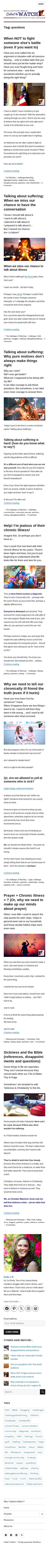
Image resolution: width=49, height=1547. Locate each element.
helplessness (23, 180)
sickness (41, 1222)
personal (28, 512)
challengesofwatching (25, 178)
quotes (26, 1222)
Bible (29, 1220)
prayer (19, 1042)
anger (30, 880)
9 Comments (10, 1225)
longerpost (29, 1452)
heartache (15, 882)
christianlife (24, 1421)
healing (13, 1042)
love (40, 1452)
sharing (6, 515)
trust (14, 1479)
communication (9, 512)
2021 (7, 1410)
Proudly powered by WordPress (29, 1542)
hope (41, 1442)
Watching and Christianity (15, 1039)
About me (8, 1526)
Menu (41, 4)
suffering (22, 339)
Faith (39, 336)
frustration (7, 882)
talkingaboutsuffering (34, 339)
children (34, 1415)
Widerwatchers (34, 1484)
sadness (24, 1468)
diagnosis (23, 1431)
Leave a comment (23, 885)
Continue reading (11, 171)
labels (40, 1447)
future (39, 1436)
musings (31, 1457)
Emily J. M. (9, 1277)
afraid (19, 294)
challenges (32, 336)
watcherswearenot (14, 1484)
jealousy (7, 673)
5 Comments (32, 515)
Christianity (31, 1039)
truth (13, 885)
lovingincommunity (10, 183)
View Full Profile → (12, 1302)
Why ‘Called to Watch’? (14, 1501)
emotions (35, 1431)
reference (33, 1222)
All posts (7, 1514)
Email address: (10, 1319)
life (6, 1452)
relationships (32, 882)
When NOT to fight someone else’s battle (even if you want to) (22, 42)
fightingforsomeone (11, 180)
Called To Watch (10, 1542)
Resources (8, 1520)
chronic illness (12, 1426)
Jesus (6, 1222)
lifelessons (16, 1452)
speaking (7, 885)
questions (21, 183)
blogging (25, 1410)
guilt (7, 1442)
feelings (40, 671)
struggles (15, 339)
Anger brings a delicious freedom (18, 788)
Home (6, 1508)
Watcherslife (34, 183)
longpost (12, 1222)
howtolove (10, 1447)
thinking (34, 1473)
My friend (29, 277)
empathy (9, 1436)
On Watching (10, 178)
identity (31, 180)
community (20, 512)
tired (27, 183)
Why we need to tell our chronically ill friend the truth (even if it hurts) (24, 688)
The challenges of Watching (16, 336)
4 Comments (31, 673)
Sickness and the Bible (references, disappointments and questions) (24, 1056)
